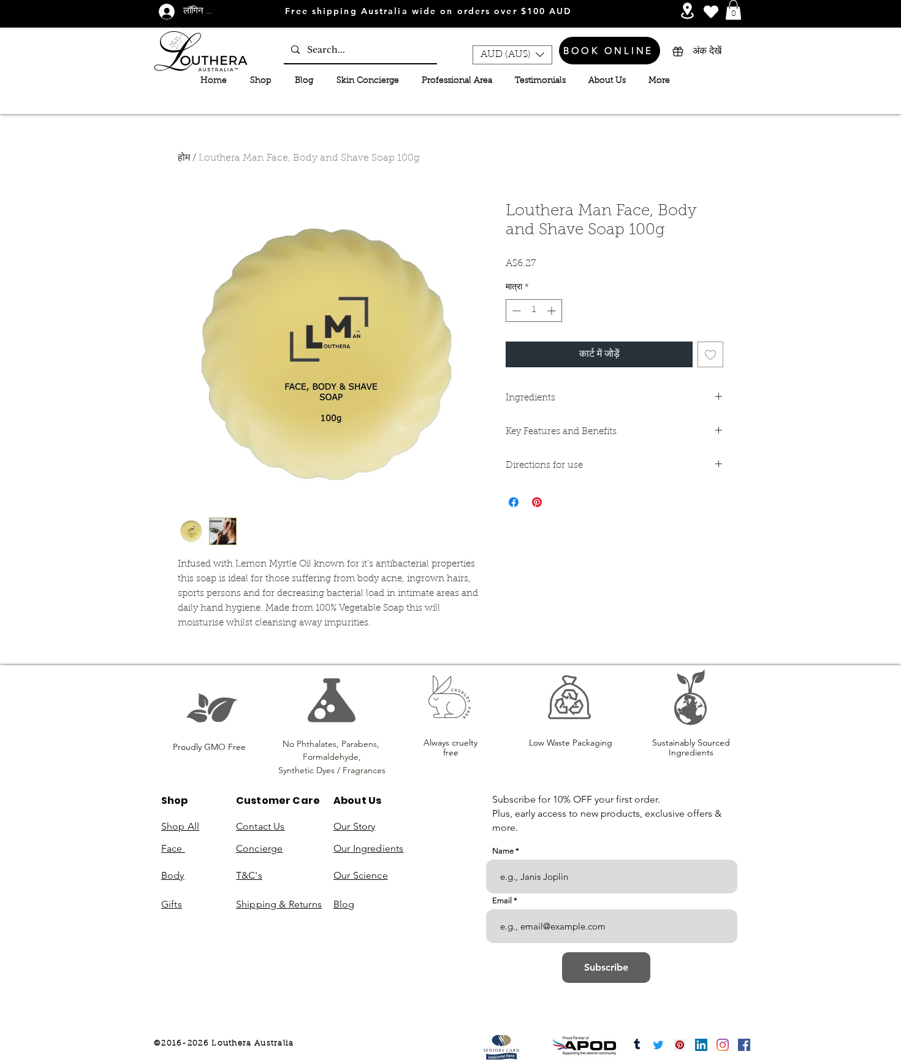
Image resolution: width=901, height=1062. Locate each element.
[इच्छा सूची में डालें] (710, 354)
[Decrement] (515, 310)
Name (503, 851)
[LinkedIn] (701, 1045)
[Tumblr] (637, 1045)
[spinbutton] (534, 310)
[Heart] (711, 11)
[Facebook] (744, 1045)
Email (502, 900)
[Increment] (552, 310)
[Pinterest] (680, 1045)
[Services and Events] (687, 10)
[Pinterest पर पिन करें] (537, 502)
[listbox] (512, 54)
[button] (733, 10)
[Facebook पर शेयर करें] (513, 502)
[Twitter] (658, 1045)
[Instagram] (723, 1045)
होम (184, 158)
